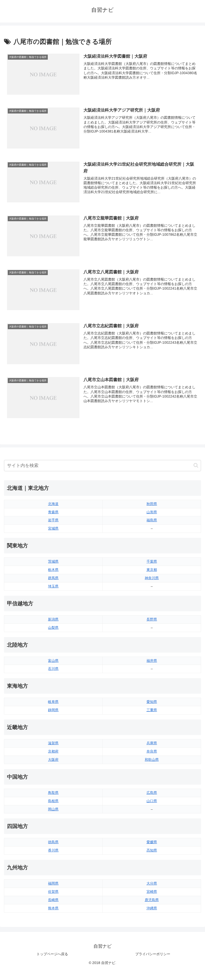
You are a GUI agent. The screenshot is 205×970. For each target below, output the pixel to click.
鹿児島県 (152, 900)
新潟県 (53, 619)
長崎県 (53, 900)
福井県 (151, 661)
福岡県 (53, 883)
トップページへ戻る (52, 954)
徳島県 (53, 842)
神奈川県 (152, 578)
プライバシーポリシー (152, 954)
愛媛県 (151, 842)
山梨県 (53, 628)
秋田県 (151, 504)
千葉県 (151, 561)
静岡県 (53, 710)
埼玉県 (53, 586)
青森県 (53, 512)
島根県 (53, 801)
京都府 (53, 751)
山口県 (151, 801)
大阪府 (53, 760)
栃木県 (53, 570)
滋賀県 (53, 743)
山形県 (151, 512)
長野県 (151, 619)
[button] (196, 465)
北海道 (53, 504)
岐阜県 (53, 702)
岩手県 (53, 520)
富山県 (53, 661)
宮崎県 (151, 892)
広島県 (151, 793)
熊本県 (53, 908)
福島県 (151, 520)
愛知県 (151, 702)
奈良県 (151, 751)
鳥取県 (53, 793)
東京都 (151, 570)
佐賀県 (53, 892)
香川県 (53, 850)
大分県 (151, 883)
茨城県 (53, 561)
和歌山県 (152, 760)
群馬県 (53, 578)
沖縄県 (151, 908)
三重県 (151, 710)
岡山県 (53, 809)
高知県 (151, 850)
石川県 (53, 669)
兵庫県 (151, 743)
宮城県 (53, 528)
